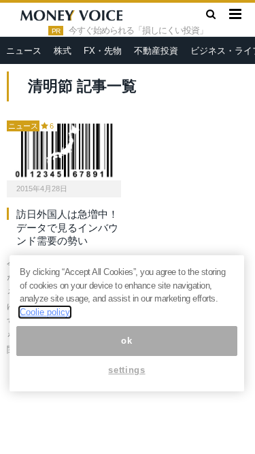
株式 (62, 51)
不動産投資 (156, 51)
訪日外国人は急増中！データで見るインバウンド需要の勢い (67, 227)
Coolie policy (45, 312)
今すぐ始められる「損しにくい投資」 (138, 30)
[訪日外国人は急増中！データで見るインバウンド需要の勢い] (64, 150)
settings (126, 370)
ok (126, 341)
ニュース (23, 51)
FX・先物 (103, 51)
